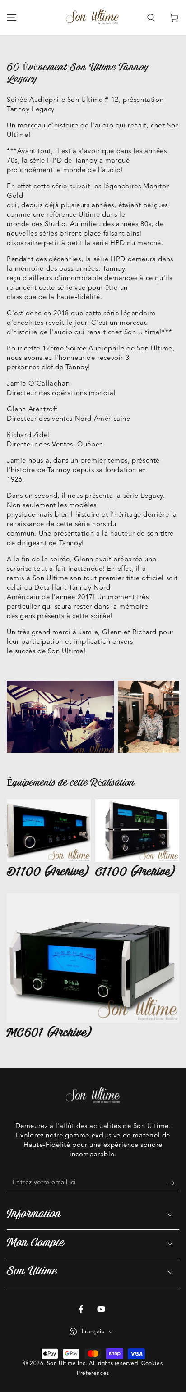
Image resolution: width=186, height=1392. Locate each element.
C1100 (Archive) (135, 873)
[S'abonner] (174, 1183)
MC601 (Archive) (49, 1033)
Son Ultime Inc (66, 1363)
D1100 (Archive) (48, 873)
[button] (151, 17)
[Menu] (11, 17)
